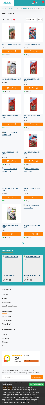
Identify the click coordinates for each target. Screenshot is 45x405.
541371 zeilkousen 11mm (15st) (32, 153)
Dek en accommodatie (26, 8)
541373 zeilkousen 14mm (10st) (10, 189)
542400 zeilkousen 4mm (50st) (10, 226)
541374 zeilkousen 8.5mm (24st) (32, 189)
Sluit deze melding (36, 384)
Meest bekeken (7, 250)
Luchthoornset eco (9, 275)
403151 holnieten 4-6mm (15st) (10, 116)
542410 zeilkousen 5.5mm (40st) (32, 226)
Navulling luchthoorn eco (32, 275)
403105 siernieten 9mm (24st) (11, 79)
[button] (21, 283)
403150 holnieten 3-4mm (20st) (32, 80)
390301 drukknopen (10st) (32, 44)
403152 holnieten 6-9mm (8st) (32, 116)
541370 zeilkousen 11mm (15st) (10, 153)
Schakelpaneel (11, 8)
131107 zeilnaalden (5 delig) (11, 44)
